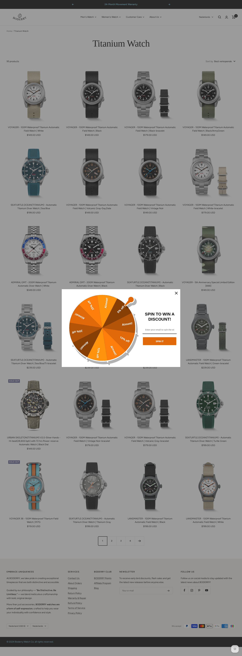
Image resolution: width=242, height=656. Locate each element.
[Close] (176, 293)
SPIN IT (160, 341)
